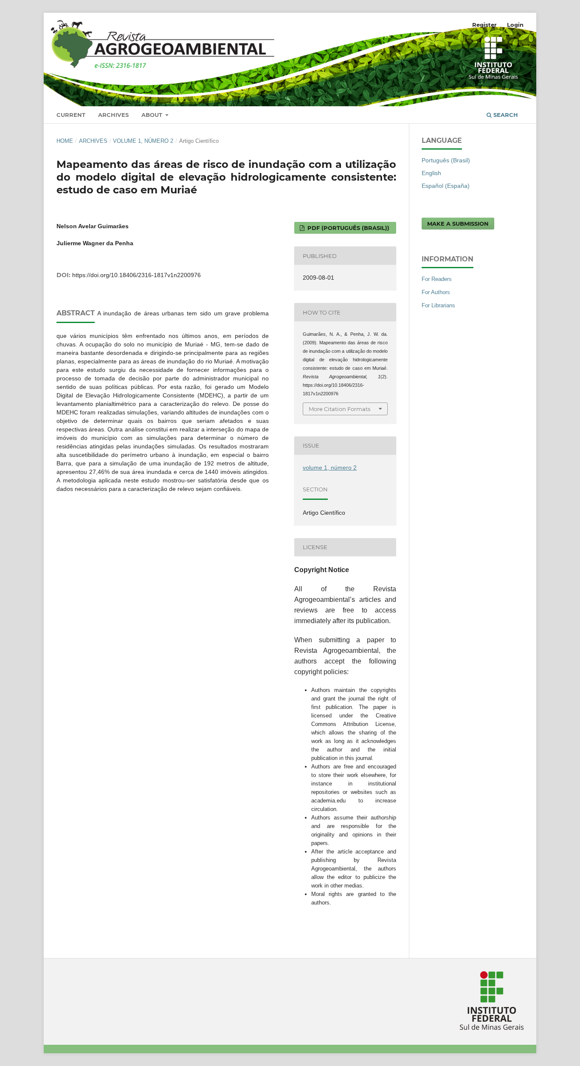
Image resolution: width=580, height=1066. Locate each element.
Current (70, 114)
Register (484, 24)
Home (64, 141)
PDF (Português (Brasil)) (347, 227)
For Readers (437, 279)
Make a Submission (458, 223)
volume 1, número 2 (143, 141)
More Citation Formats (339, 408)
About (152, 114)
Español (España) (446, 185)
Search (505, 114)
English (431, 173)
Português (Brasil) (446, 160)
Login (515, 24)
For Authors (436, 292)
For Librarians (438, 305)
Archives (113, 114)
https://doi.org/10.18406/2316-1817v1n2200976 (136, 275)
